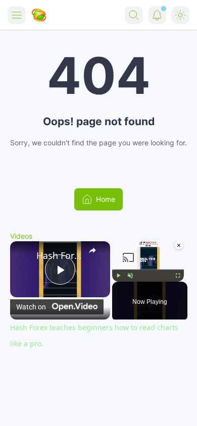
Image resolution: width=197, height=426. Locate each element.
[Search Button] (134, 15)
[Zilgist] (39, 15)
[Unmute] (130, 275)
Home (105, 199)
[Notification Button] (157, 15)
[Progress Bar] (148, 269)
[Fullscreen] (178, 275)
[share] (94, 251)
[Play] (118, 275)
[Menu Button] (17, 15)
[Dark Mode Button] (180, 15)
